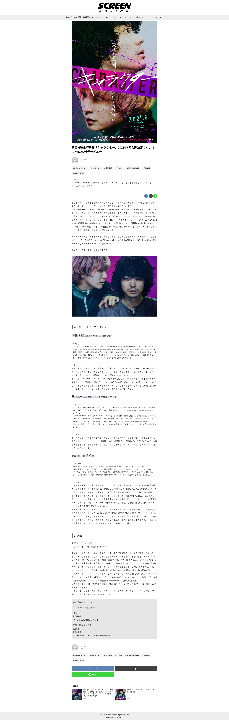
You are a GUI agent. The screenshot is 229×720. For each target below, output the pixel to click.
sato (81, 162)
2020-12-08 (84, 159)
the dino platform (117, 717)
